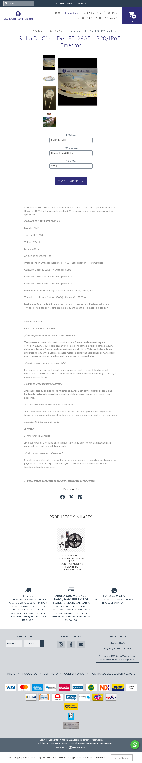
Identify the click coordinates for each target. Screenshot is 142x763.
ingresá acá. (81, 743)
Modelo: (71, 135)
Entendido (121, 757)
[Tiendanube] (71, 748)
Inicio (57, 13)
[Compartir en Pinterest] (80, 497)
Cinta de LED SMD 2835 (48, 31)
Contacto (89, 13)
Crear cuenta (65, 3)
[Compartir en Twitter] (71, 497)
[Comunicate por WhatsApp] (134, 744)
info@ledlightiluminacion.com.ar (117, 648)
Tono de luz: (71, 148)
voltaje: (71, 160)
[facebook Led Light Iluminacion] (71, 644)
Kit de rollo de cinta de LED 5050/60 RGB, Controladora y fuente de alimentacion (72, 562)
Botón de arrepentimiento (100, 743)
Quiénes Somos (108, 13)
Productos (71, 13)
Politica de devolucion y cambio (98, 18)
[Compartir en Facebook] (62, 497)
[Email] (81, 644)
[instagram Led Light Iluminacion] (61, 644)
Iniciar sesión (80, 3)
